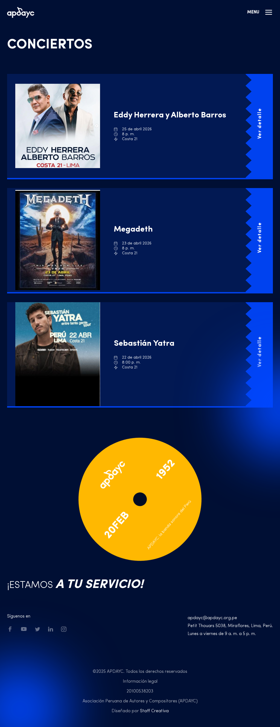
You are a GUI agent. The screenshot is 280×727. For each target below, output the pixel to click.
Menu (253, 12)
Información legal (140, 681)
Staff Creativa (154, 711)
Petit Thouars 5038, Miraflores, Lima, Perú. (230, 626)
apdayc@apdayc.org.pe (212, 618)
